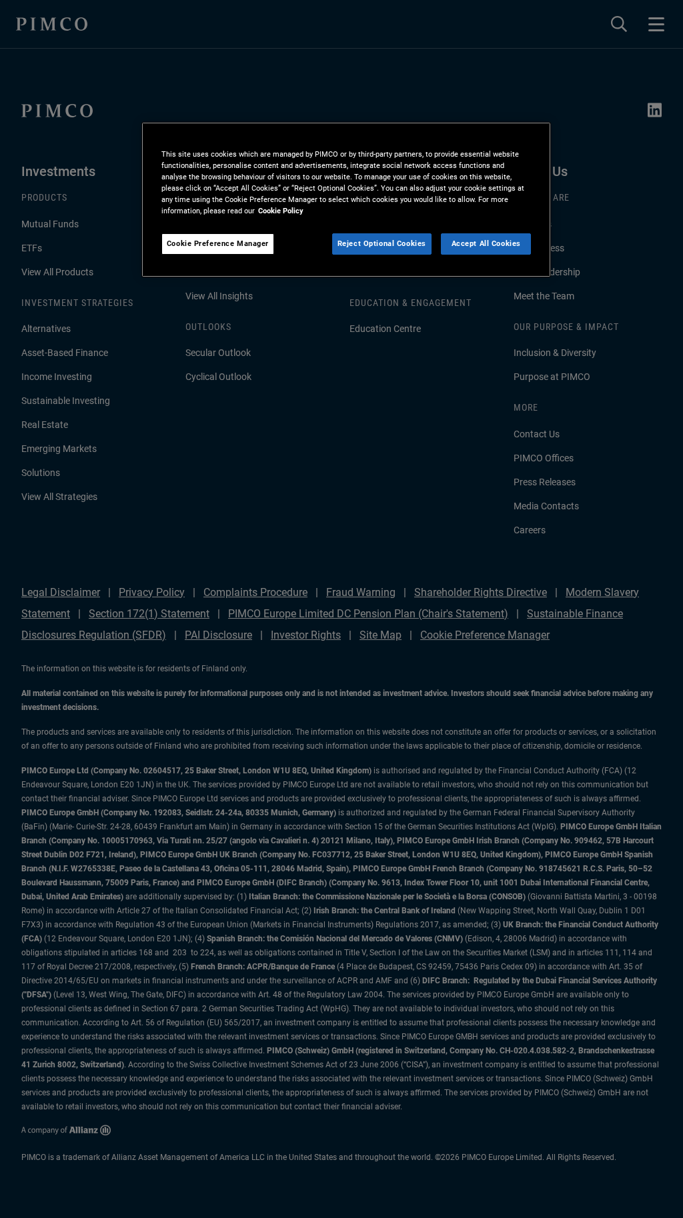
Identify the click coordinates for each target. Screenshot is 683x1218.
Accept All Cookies (486, 243)
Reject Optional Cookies (381, 243)
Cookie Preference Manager (218, 243)
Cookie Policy (280, 210)
